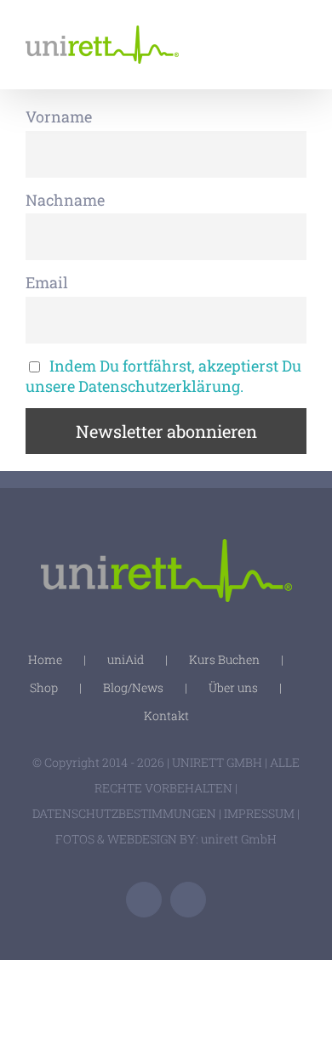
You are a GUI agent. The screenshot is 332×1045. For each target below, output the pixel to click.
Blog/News (133, 687)
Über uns (233, 687)
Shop (44, 687)
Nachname (65, 200)
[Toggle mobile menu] (299, 39)
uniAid (125, 659)
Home (45, 659)
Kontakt (166, 715)
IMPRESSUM (259, 813)
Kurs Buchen (224, 659)
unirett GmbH (239, 839)
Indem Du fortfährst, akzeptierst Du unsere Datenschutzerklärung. (163, 375)
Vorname (59, 116)
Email (47, 282)
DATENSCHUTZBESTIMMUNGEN (124, 813)
